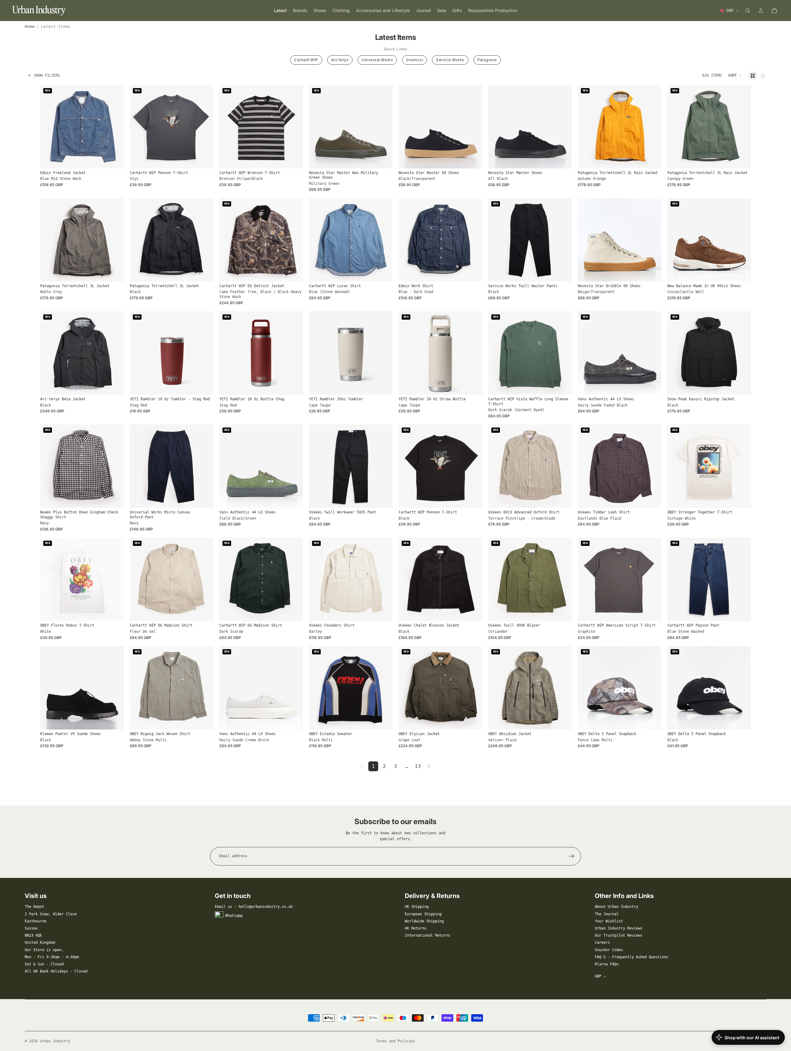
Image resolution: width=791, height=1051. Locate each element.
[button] (735, 76)
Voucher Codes (609, 950)
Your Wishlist (609, 921)
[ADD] (203, 385)
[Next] (428, 766)
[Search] (748, 10)
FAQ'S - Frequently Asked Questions (631, 957)
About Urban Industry (616, 906)
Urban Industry (55, 1041)
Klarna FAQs (607, 964)
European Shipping (423, 914)
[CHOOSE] (114, 158)
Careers (602, 942)
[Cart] (774, 10)
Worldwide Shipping (424, 921)
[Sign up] (571, 856)
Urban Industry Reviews (618, 928)
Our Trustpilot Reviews (618, 935)
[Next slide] (114, 127)
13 (418, 766)
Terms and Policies (395, 1041)
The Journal (607, 914)
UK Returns (415, 928)
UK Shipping (417, 906)
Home (30, 26)
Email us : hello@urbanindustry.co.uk (254, 906)
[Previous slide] (49, 127)
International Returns (427, 935)
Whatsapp (234, 915)
